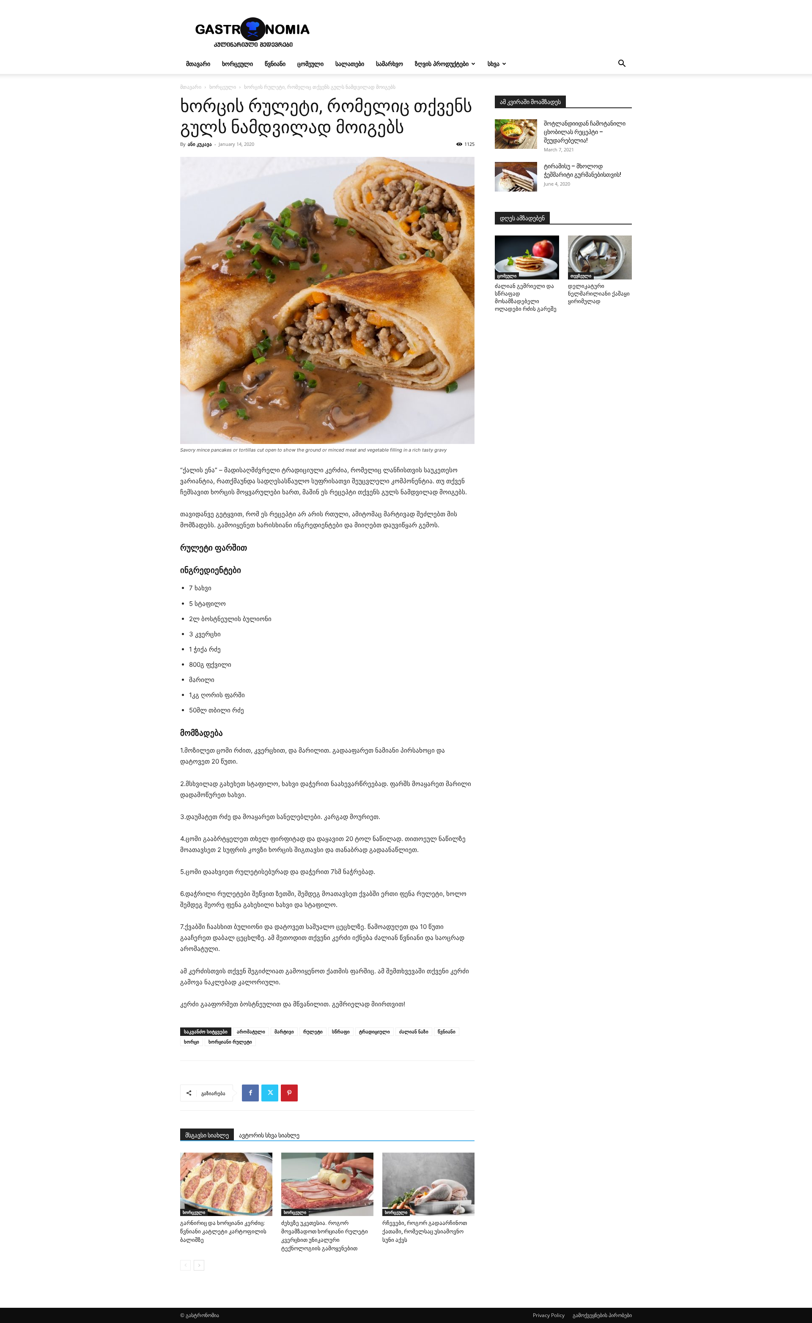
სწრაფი (341, 1031)
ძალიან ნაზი (413, 1031)
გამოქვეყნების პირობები (602, 1315)
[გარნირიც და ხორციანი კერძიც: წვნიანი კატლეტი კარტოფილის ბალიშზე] (226, 1184)
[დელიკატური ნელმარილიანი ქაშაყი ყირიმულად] (600, 257)
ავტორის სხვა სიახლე (269, 1135)
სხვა (493, 64)
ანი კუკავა (200, 144)
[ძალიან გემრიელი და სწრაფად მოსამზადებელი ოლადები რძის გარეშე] (527, 257)
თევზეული (581, 276)
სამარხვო (389, 64)
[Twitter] (269, 1093)
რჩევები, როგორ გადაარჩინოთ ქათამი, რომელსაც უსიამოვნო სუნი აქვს (424, 1231)
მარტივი (284, 1031)
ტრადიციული (374, 1031)
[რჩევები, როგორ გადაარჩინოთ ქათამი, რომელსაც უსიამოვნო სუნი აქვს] (428, 1184)
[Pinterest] (289, 1093)
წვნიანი (275, 64)
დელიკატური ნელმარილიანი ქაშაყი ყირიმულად (599, 293)
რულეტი (313, 1031)
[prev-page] (185, 1265)
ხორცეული (237, 64)
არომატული (251, 1031)
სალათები (349, 64)
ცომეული (310, 64)
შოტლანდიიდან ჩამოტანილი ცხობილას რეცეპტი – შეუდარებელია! (584, 132)
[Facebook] (250, 1093)
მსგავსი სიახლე (207, 1135)
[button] (622, 64)
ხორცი (191, 1041)
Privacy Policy (549, 1315)
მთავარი (198, 64)
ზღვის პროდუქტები (442, 64)
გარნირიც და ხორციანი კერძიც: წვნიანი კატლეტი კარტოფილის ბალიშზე (223, 1231)
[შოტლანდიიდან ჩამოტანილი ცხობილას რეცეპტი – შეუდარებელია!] (516, 134)
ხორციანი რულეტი (230, 1041)
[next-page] (199, 1265)
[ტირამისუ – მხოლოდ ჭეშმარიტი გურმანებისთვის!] (516, 177)
